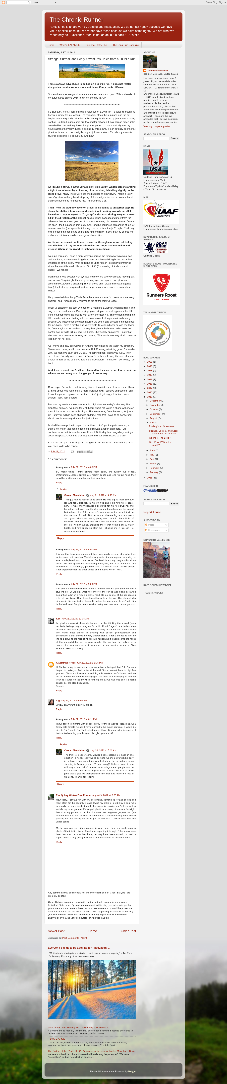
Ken (58, 618)
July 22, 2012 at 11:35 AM (75, 618)
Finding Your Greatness (161, 426)
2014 (150, 388)
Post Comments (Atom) (74, 938)
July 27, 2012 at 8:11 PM (84, 719)
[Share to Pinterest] (91, 451)
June (153, 450)
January (154, 472)
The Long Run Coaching (126, 45)
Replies (63, 489)
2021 (150, 362)
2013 (150, 392)
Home (51, 45)
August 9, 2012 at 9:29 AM (106, 795)
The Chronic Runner (76, 19)
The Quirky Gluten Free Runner (73, 795)
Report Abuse (152, 512)
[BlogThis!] (81, 451)
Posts (150, 525)
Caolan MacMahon (74, 495)
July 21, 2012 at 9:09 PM (84, 584)
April (152, 459)
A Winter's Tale (57, 1039)
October (154, 409)
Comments (153, 530)
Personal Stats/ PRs (96, 45)
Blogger (132, 1071)
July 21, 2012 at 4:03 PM (84, 467)
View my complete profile (156, 126)
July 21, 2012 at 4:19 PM (103, 495)
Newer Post (56, 931)
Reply (59, 482)
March (153, 463)
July (152, 422)
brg (58, 700)
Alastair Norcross (66, 663)
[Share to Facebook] (88, 451)
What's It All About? (69, 45)
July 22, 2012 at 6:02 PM (74, 700)
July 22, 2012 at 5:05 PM (90, 663)
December (155, 401)
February (155, 468)
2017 (150, 375)
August (154, 418)
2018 (150, 370)
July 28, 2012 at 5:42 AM (103, 750)
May (152, 455)
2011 (150, 477)
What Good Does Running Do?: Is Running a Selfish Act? (78, 1027)
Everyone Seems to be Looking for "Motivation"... (79, 947)
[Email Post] (72, 451)
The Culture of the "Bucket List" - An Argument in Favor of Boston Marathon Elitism (91, 1051)
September (156, 414)
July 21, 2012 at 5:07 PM (84, 549)
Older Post (128, 931)
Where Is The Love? (159, 438)
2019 (150, 366)
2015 (150, 384)
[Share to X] (84, 451)
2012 (150, 397)
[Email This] (78, 451)
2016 (150, 379)
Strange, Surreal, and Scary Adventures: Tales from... (163, 432)
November (155, 405)
